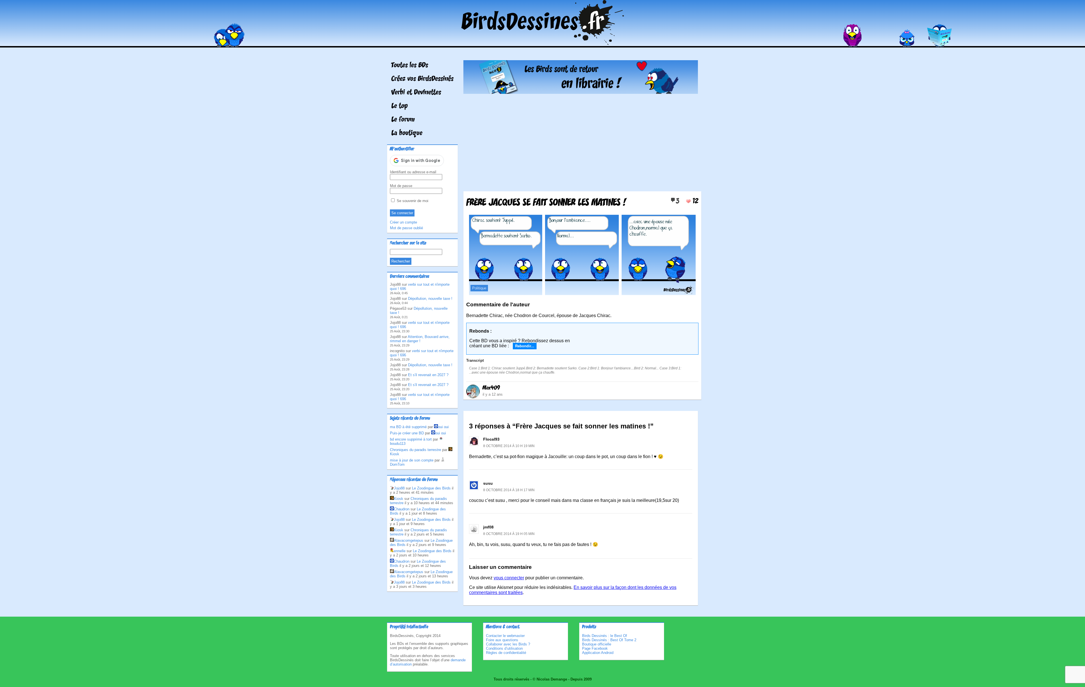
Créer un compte (403, 222)
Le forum (403, 120)
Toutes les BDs (409, 65)
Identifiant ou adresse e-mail (413, 172)
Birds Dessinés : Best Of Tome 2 (609, 640)
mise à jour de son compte (411, 460)
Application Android (597, 653)
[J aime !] (688, 201)
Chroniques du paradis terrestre (415, 450)
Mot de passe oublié (406, 228)
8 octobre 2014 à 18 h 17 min (509, 490)
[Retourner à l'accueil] (542, 43)
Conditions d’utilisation (504, 648)
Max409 (491, 388)
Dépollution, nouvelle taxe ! (430, 298)
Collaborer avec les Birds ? (508, 644)
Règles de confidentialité (506, 653)
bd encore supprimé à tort (411, 439)
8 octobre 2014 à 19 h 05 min (509, 534)
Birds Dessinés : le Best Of (604, 636)
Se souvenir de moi (412, 201)
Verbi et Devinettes (416, 92)
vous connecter (509, 577)
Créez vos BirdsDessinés (422, 79)
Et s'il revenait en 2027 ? (428, 375)
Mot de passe (401, 186)
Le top (399, 106)
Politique (479, 288)
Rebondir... (524, 346)
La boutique (406, 133)
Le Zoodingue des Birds (431, 488)
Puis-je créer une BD (407, 433)
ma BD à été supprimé (408, 427)
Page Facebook (595, 648)
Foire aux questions (502, 640)
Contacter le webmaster (505, 636)
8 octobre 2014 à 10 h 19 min (509, 446)
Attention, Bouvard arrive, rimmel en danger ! (420, 339)
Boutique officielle (596, 644)
